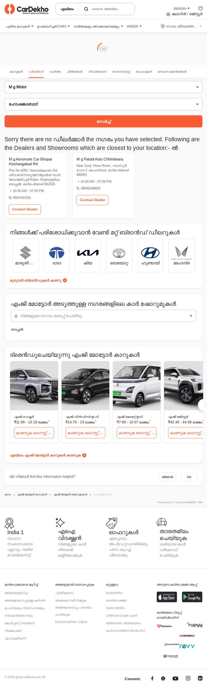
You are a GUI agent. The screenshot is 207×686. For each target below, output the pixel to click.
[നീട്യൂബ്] (175, 679)
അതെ (167, 477)
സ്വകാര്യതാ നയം (19, 615)
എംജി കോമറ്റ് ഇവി (130, 417)
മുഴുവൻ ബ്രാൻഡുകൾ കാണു (35, 280)
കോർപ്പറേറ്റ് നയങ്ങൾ (19, 623)
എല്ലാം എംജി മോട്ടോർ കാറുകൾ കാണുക (45, 455)
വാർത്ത (55, 71)
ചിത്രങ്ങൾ (74, 71)
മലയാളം (180, 8)
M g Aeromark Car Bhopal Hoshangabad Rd (30, 161)
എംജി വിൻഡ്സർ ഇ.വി (82, 417)
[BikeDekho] (164, 626)
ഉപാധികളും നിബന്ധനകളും (25, 608)
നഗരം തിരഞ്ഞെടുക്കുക (181, 26)
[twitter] (163, 679)
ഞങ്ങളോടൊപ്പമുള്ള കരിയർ (25, 600)
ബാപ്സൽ (17, 329)
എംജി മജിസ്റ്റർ (178, 417)
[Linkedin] (200, 679)
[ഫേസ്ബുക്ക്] (152, 679)
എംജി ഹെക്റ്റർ (24, 417)
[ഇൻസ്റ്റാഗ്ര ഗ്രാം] (188, 679)
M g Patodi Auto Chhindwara (99, 159)
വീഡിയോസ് (97, 71)
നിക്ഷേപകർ (13, 631)
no (189, 477)
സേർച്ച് (104, 121)
